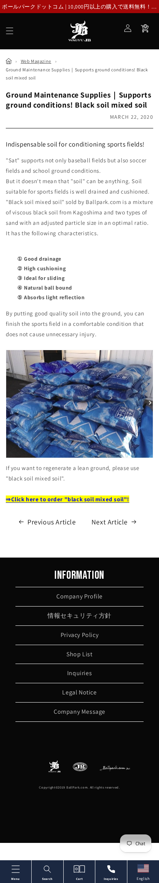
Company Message (79, 712)
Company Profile (79, 596)
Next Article (109, 521)
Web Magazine (36, 61)
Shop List (79, 654)
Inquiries (79, 673)
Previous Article (51, 521)
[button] (9, 30)
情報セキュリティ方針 (79, 616)
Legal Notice (79, 692)
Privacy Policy (79, 635)
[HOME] (9, 61)
